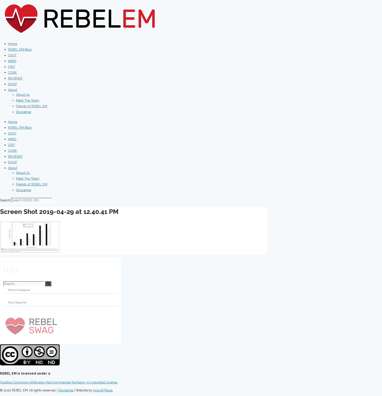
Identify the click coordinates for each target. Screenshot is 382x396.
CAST (12, 55)
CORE (12, 73)
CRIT (11, 67)
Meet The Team (27, 100)
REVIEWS (15, 78)
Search (5, 200)
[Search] (48, 283)
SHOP (12, 84)
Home (12, 44)
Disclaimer (23, 112)
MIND (12, 61)
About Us (23, 95)
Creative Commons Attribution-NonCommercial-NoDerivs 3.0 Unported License (58, 382)
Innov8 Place (102, 390)
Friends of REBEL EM (31, 106)
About (12, 90)
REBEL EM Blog (20, 49)
